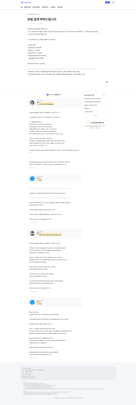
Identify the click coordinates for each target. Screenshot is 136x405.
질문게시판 (27, 7)
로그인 (113, 2)
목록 (107, 82)
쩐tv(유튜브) (36, 7)
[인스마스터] (25, 2)
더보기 (103, 95)
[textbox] (68, 51)
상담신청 (60, 7)
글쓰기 (107, 2)
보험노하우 (45, 7)
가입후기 (52, 7)
